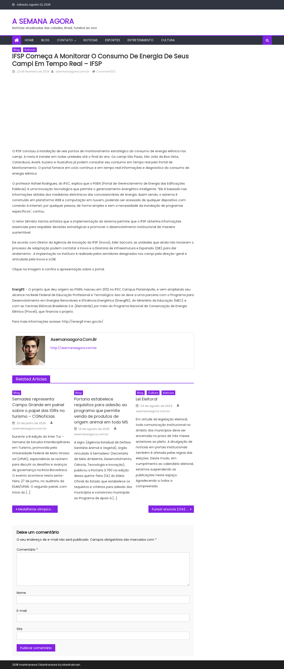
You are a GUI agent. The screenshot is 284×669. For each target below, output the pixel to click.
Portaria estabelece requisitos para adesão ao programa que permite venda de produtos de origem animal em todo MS (101, 410)
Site (19, 629)
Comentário (27, 549)
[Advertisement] (103, 113)
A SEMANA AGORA (43, 21)
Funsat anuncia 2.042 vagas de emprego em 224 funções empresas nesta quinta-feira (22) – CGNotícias (173, 509)
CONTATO (65, 40)
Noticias (90, 40)
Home (29, 40)
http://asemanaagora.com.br (74, 348)
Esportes (112, 40)
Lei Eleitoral (146, 399)
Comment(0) (105, 71)
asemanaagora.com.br (72, 71)
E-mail (22, 611)
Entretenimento (141, 40)
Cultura (168, 40)
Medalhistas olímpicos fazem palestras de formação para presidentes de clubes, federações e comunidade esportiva (38, 509)
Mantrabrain (71, 665)
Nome (21, 593)
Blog (45, 40)
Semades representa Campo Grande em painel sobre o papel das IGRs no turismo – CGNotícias (38, 407)
